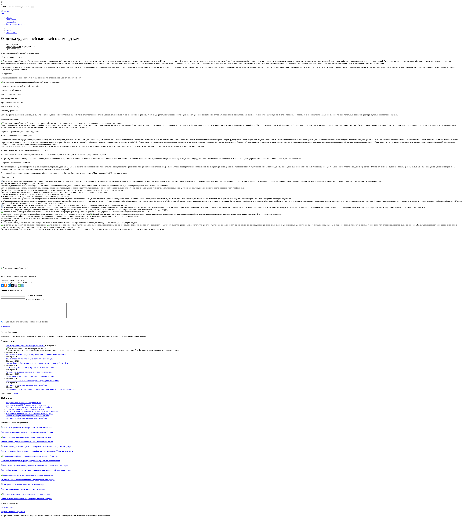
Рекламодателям (18, 512)
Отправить (5, 326)
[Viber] (15, 285)
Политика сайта (7, 507)
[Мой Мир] (9, 285)
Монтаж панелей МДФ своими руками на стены (26, 405)
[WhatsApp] (19, 285)
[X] (12, 285)
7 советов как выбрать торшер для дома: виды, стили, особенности (30, 461)
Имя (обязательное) (34, 295)
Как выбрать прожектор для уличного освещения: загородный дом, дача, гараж (36, 470)
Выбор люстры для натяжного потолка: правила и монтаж (27, 442)
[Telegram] (22, 285)
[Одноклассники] (5, 285)
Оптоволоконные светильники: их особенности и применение (32, 411)
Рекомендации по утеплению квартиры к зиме (25, 346)
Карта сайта (6, 512)
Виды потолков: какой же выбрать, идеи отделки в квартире (27, 480)
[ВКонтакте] (2, 285)
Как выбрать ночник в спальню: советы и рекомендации (29, 414)
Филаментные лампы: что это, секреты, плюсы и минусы (26, 499)
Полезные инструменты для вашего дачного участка (27, 416)
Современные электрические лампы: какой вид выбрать (29, 407)
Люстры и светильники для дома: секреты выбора (26, 418)
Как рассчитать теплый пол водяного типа (23, 403)
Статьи (15, 393)
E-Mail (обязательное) (35, 300)
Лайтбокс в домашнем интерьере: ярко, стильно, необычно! (27, 432)
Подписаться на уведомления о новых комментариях (26, 322)
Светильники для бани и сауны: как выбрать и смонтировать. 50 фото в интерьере (37, 451)
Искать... (4, 7)
